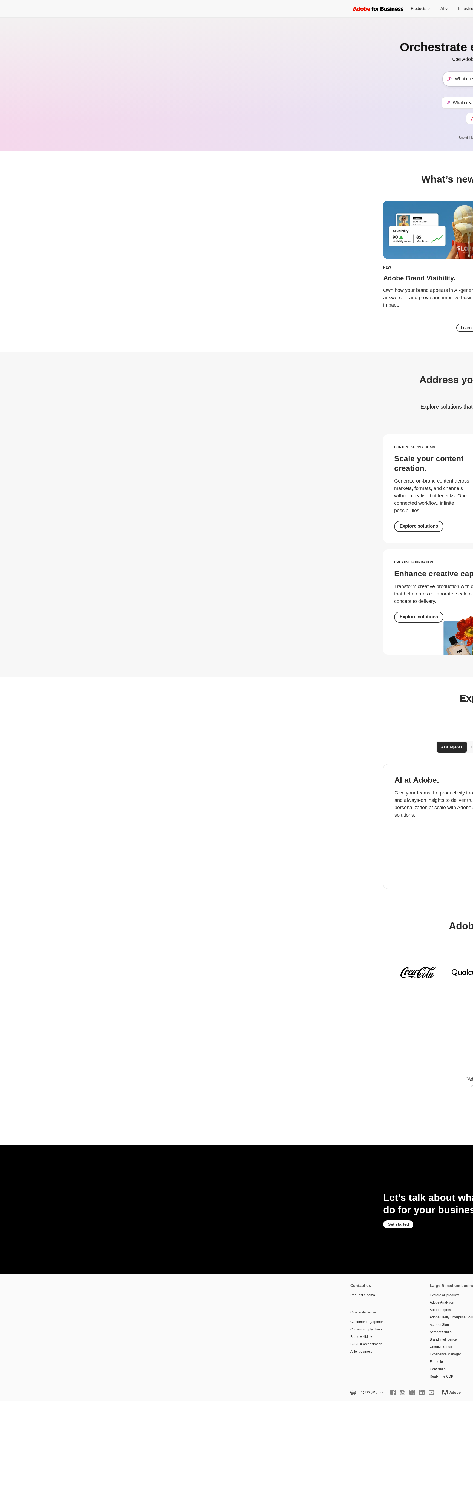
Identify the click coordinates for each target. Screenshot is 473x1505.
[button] (366, 1392)
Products (418, 8)
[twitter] (412, 1392)
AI (442, 8)
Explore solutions (419, 526)
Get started (398, 1224)
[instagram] (402, 1392)
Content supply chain (366, 1329)
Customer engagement (367, 1322)
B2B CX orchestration (366, 1344)
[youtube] (431, 1392)
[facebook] (393, 1392)
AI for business (361, 1351)
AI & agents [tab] (452, 747)
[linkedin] (422, 1392)
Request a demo (362, 1295)
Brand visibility (361, 1337)
